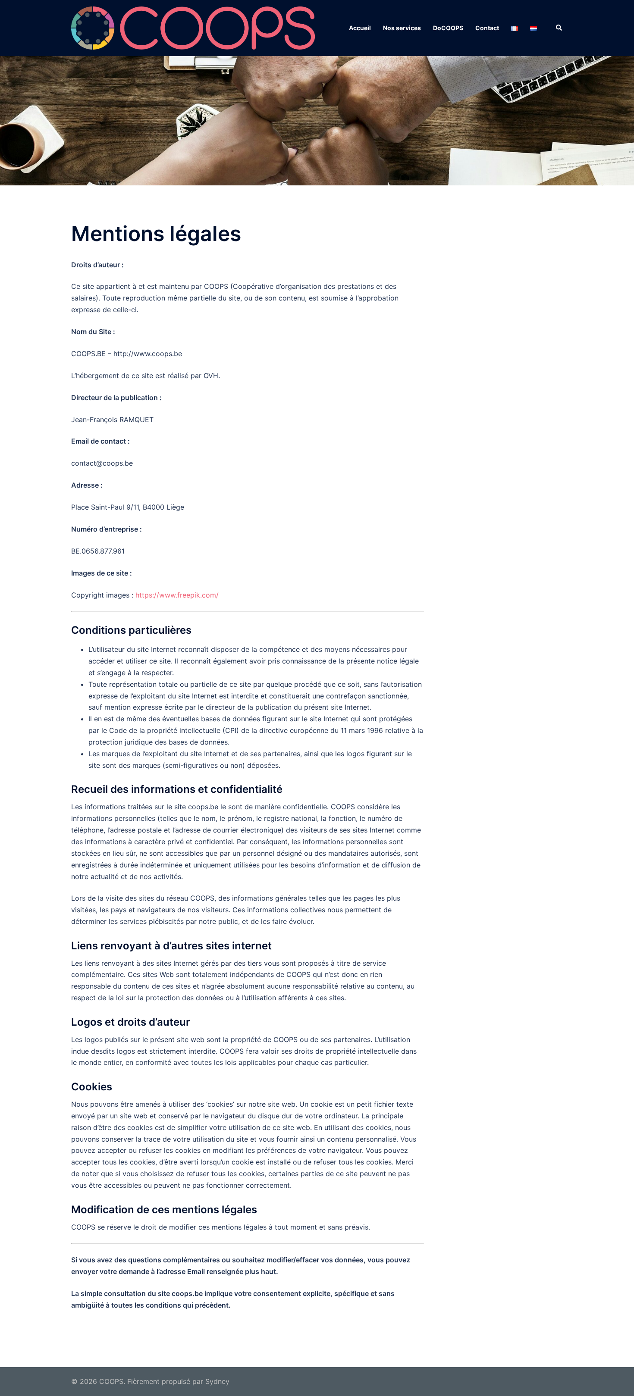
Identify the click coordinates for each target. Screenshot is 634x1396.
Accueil (360, 27)
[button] (559, 28)
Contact (487, 27)
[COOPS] (193, 27)
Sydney (217, 1381)
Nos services (402, 27)
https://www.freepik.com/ (177, 595)
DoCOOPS (448, 27)
